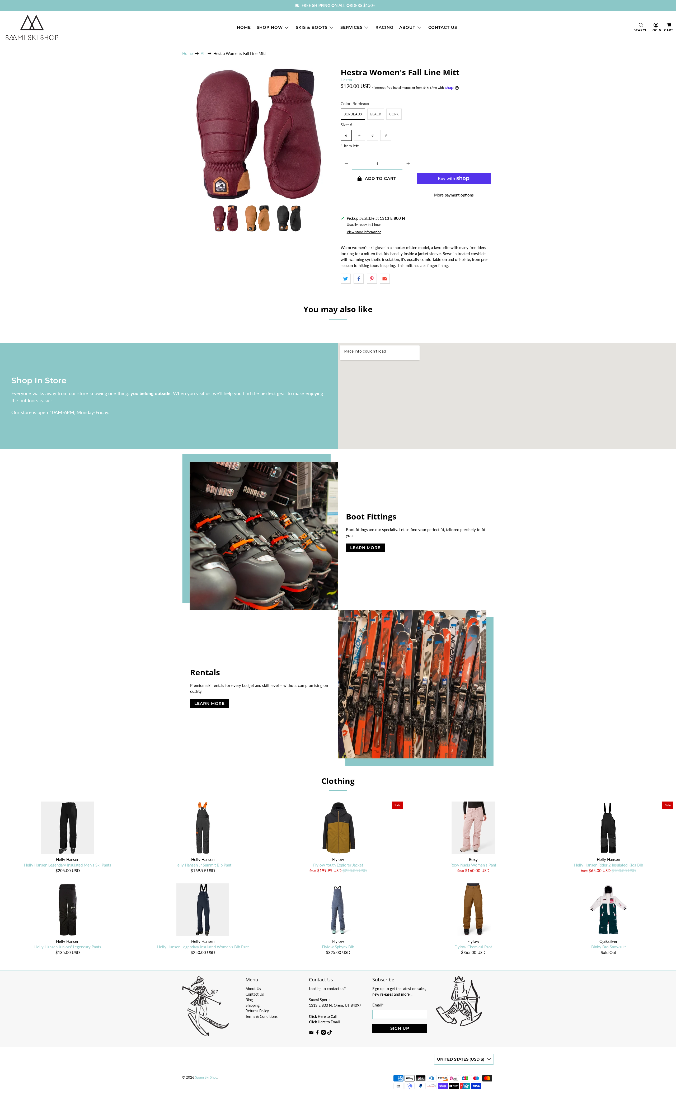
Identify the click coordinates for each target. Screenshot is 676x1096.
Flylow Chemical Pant (473, 946)
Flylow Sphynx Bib (338, 946)
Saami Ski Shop (206, 1077)
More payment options (454, 195)
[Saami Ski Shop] (32, 27)
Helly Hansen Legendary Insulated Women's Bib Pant (203, 946)
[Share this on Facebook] (359, 279)
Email (377, 1005)
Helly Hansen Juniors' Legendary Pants (67, 946)
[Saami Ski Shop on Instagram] (323, 1033)
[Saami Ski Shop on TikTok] (329, 1033)
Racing (384, 27)
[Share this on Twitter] (346, 279)
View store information (364, 232)
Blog (249, 999)
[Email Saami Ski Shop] (311, 1033)
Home (244, 27)
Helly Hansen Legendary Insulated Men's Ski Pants (67, 865)
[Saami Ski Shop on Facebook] (317, 1033)
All (203, 53)
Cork (394, 114)
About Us (253, 988)
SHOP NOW (270, 27)
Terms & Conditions (262, 1016)
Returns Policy (257, 1011)
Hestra (346, 79)
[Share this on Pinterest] (372, 279)
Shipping (253, 1005)
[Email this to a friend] (385, 279)
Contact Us (442, 27)
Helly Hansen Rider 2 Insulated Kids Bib (608, 865)
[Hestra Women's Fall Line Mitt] (258, 134)
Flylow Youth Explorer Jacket (338, 865)
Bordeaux (353, 114)
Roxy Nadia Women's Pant (473, 865)
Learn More (365, 547)
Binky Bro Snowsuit (608, 946)
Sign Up (399, 1028)
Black (375, 114)
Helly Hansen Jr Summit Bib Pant (203, 865)
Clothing (338, 780)
